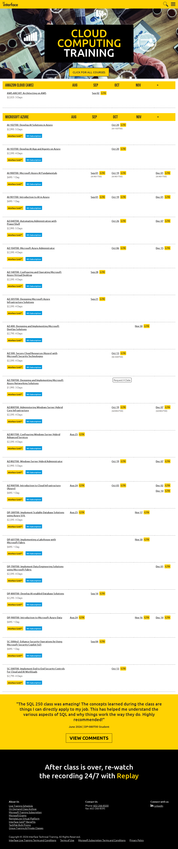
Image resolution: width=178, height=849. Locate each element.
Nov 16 (139, 617)
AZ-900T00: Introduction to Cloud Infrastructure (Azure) (34, 487)
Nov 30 (139, 326)
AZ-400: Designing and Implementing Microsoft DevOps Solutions (33, 328)
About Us (14, 801)
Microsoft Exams (17, 815)
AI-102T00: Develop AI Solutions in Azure (30, 124)
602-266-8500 (101, 805)
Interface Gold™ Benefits (22, 821)
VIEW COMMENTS (89, 738)
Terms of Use (67, 840)
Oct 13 (115, 353)
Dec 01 (159, 173)
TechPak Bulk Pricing (20, 825)
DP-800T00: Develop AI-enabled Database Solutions (35, 593)
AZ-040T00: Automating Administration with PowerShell (31, 222)
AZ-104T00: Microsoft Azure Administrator (31, 248)
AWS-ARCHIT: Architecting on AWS (26, 93)
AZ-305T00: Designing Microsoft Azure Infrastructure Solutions (28, 300)
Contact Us (91, 801)
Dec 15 (159, 248)
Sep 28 (94, 272)
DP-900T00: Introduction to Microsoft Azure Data (34, 617)
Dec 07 (159, 221)
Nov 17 (139, 512)
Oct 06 (115, 248)
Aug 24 (74, 485)
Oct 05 (115, 485)
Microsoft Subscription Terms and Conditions (102, 840)
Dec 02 (159, 485)
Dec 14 (159, 490)
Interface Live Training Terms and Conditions (32, 840)
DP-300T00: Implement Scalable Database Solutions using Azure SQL (35, 514)
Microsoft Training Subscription (25, 812)
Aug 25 (74, 434)
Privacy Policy (137, 840)
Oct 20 (115, 124)
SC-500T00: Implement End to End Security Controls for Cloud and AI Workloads (36, 670)
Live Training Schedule (21, 805)
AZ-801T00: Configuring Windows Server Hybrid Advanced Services (33, 436)
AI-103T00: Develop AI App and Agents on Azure (33, 148)
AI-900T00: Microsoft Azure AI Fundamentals (32, 173)
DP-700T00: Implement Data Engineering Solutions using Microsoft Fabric (35, 568)
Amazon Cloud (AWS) (19, 85)
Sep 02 (95, 93)
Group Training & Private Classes (26, 828)
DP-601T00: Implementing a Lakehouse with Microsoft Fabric (31, 541)
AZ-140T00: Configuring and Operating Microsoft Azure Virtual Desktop (34, 274)
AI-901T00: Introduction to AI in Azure (28, 197)
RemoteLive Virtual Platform (24, 818)
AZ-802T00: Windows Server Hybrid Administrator (35, 461)
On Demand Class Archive (23, 809)
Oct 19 (115, 173)
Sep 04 (94, 641)
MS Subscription (34, 135)
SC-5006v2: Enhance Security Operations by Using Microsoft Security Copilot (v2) (34, 643)
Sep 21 (94, 299)
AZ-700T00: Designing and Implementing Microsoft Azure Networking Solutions (35, 382)
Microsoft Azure (17, 117)
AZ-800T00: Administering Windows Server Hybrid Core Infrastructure (35, 409)
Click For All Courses (89, 72)
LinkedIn (158, 805)
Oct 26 (115, 221)
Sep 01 (94, 173)
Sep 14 (94, 593)
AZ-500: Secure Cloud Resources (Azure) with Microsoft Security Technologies (32, 355)
